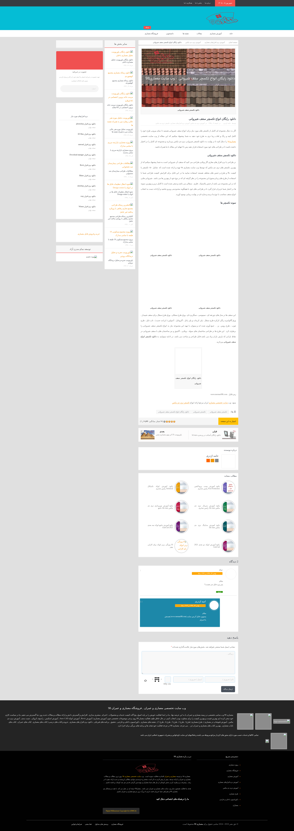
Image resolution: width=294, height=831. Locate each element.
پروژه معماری (233, 765)
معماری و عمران (170, 776)
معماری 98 (198, 824)
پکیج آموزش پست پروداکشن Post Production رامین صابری (207, 487)
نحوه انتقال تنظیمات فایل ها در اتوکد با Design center (121, 193)
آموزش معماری (216, 33)
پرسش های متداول (101, 824)
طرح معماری (233, 794)
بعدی (162, 431)
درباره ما (207, 3)
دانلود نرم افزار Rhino (87, 176)
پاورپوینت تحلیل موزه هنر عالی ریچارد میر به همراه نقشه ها (121, 130)
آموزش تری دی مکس (197, 123)
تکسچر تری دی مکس (163, 123)
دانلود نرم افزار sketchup (86, 186)
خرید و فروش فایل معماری (89, 234)
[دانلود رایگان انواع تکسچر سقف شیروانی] (188, 361)
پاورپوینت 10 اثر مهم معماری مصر (169, 435)
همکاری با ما (188, 3)
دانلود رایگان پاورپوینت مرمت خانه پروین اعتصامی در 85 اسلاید (120, 106)
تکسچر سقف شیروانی (218, 412)
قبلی (214, 431)
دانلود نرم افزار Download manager (83, 155)
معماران (235, 805)
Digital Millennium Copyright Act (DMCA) (121, 811)
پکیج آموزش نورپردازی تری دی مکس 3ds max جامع (160, 507)
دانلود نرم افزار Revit (88, 165)
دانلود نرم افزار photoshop (86, 124)
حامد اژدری (227, 123)
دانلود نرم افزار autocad (87, 144)
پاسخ (219, 592)
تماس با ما (198, 3)
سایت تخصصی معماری (218, 403)
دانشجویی (169, 33)
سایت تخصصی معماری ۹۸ (132, 776)
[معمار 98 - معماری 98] (147, 768)
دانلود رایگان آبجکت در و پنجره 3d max (206, 435)
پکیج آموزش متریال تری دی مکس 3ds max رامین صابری (207, 507)
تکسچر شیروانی (199, 412)
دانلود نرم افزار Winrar (87, 206)
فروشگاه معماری (151, 32)
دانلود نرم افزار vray (88, 196)
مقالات (199, 33)
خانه (231, 33)
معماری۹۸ (232, 141)
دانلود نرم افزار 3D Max (87, 134)
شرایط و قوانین (76, 824)
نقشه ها (186, 33)
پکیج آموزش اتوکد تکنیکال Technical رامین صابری (160, 487)
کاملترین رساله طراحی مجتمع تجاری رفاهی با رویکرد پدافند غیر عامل (120, 218)
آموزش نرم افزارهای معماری (180, 123)
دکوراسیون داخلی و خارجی (228, 799)
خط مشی (88, 824)
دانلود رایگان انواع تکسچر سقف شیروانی (173, 412)
